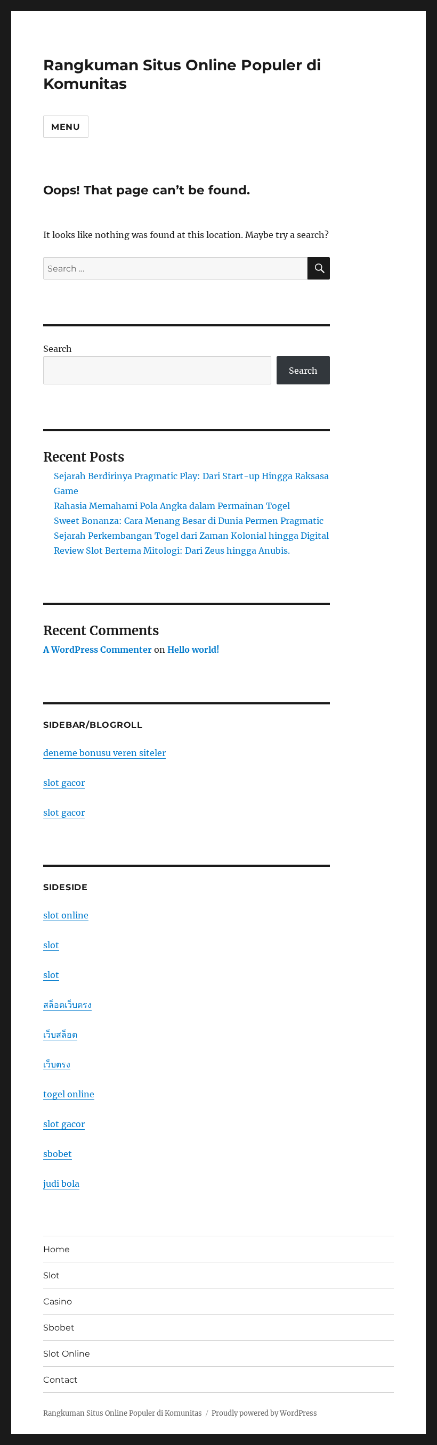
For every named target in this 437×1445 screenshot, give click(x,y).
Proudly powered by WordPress (264, 1413)
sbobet (57, 1153)
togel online (68, 1094)
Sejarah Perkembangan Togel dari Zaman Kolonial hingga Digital (191, 535)
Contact (60, 1380)
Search (57, 348)
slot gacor (64, 782)
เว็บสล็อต (60, 1034)
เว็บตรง (56, 1064)
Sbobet (59, 1328)
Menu (65, 127)
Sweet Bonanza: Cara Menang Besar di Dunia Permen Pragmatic (188, 520)
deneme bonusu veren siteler (104, 753)
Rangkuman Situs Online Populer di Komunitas (122, 1413)
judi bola (61, 1183)
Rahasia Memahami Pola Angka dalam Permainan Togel (172, 505)
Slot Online (66, 1354)
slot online (65, 915)
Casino (57, 1301)
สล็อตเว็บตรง (67, 1004)
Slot (51, 1275)
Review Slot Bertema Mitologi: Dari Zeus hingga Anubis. (172, 550)
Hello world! (193, 649)
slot (51, 945)
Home (56, 1249)
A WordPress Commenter (97, 649)
